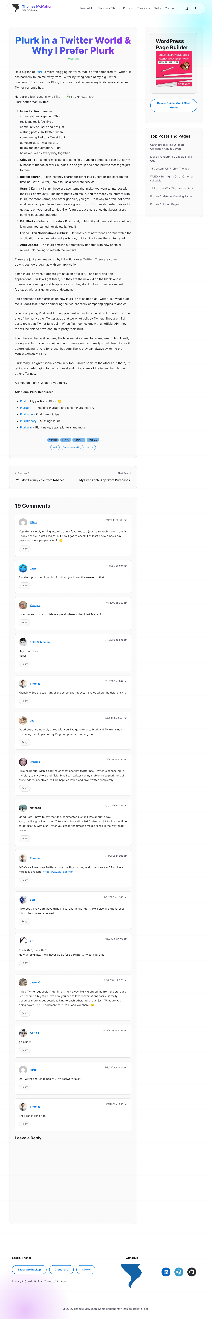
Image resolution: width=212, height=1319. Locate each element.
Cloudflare (61, 1269)
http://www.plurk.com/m (58, 871)
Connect (170, 8)
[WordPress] (178, 1272)
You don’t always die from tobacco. (40, 480)
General (53, 440)
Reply (25, 548)
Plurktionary (28, 421)
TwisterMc (86, 8)
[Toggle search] (186, 8)
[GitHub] (191, 1272)
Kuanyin (35, 605)
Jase (33, 568)
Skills (157, 8)
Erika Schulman (40, 642)
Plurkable (26, 414)
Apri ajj (34, 1032)
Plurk (39, 72)
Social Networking (72, 447)
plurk (55, 447)
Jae (32, 720)
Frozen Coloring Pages (164, 204)
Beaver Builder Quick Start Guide (173, 105)
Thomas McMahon (37, 6)
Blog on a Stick (108, 8)
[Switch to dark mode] (196, 8)
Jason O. (35, 982)
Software (78, 440)
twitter (90, 447)
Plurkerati (26, 407)
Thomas (35, 683)
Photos (128, 8)
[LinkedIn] (165, 1272)
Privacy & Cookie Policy (27, 1281)
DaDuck (35, 762)
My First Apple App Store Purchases (104, 480)
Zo (31, 941)
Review (65, 440)
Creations (143, 8)
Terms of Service (55, 1281)
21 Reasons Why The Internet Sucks (172, 188)
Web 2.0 (93, 440)
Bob (32, 899)
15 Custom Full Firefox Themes (169, 168)
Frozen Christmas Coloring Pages (171, 196)
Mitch (33, 522)
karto (33, 1069)
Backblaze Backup (29, 1269)
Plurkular (26, 427)
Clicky (86, 1269)
